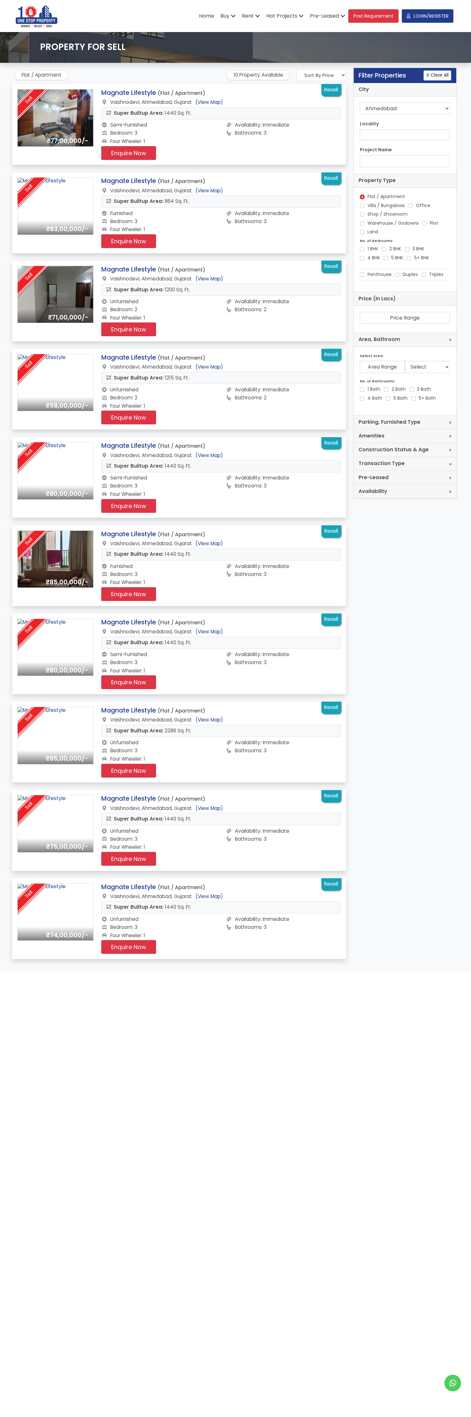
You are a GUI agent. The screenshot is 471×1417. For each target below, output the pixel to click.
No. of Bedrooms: (376, 240)
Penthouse (380, 274)
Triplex (436, 274)
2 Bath (399, 389)
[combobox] (405, 135)
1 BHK (373, 249)
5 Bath (400, 398)
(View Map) (209, 102)
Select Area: (372, 356)
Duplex (410, 274)
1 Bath (374, 389)
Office (423, 206)
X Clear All (437, 75)
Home (206, 16)
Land (373, 232)
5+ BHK (421, 258)
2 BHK (395, 249)
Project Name (376, 150)
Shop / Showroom (388, 214)
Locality (369, 124)
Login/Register (431, 16)
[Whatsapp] (452, 1383)
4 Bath (375, 398)
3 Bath (424, 389)
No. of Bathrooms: (377, 381)
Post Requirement (373, 16)
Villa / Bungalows (386, 206)
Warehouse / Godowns (393, 223)
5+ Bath (427, 398)
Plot (434, 223)
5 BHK (397, 258)
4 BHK (374, 258)
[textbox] (365, 134)
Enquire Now (128, 153)
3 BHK (418, 249)
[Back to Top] (453, 1402)
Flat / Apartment (386, 197)
